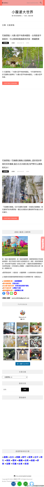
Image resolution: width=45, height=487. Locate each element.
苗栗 (30, 457)
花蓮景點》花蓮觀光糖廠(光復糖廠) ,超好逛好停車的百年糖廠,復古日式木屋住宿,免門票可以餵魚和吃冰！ (22, 164)
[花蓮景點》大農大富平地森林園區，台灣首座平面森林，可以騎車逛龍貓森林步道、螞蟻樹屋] (22, 57)
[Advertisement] (22, 125)
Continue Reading (10, 83)
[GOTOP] (32, 483)
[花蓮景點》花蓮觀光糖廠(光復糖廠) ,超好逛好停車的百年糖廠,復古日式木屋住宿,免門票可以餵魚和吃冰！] (22, 189)
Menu (6, 3)
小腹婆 (13, 43)
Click (43, 244)
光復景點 (5, 43)
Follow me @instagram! (23, 476)
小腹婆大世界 (22, 12)
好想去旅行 (15, 283)
